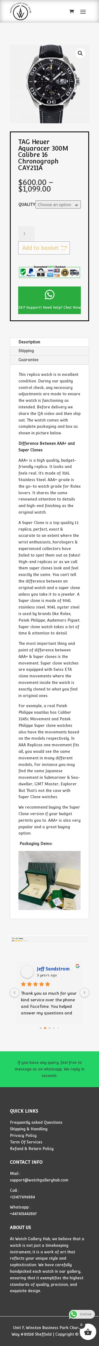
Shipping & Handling (29, 1129)
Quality (26, 204)
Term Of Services (26, 1142)
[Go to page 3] (54, 1028)
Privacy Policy (23, 1135)
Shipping (26, 351)
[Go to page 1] (45, 1028)
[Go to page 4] (58, 1028)
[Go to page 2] (49, 1028)
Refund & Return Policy (32, 1148)
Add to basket (40, 248)
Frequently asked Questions (36, 1122)
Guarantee (28, 360)
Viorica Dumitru (54, 969)
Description (29, 342)
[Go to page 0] (40, 1028)
